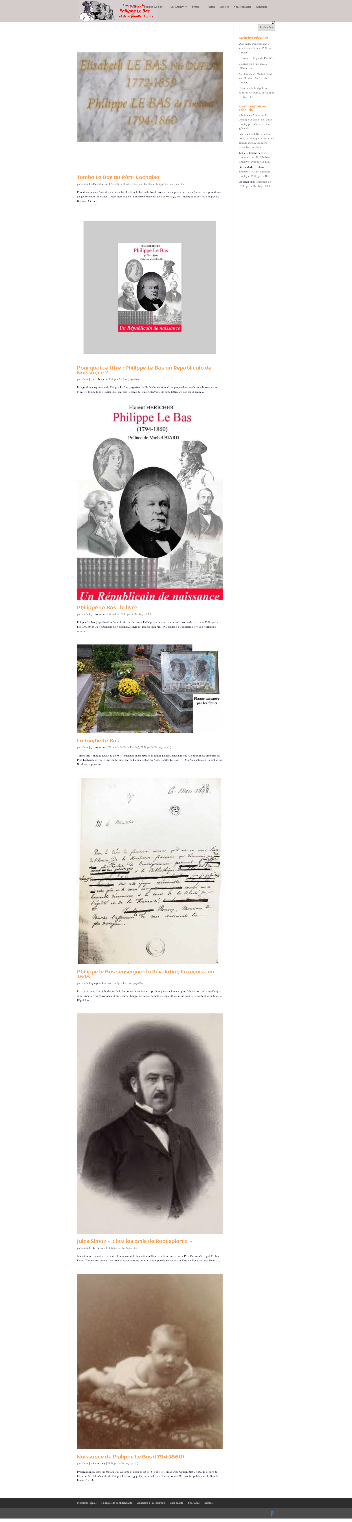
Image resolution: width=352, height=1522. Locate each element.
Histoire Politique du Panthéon (257, 58)
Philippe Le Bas (153, 6)
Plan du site (176, 1502)
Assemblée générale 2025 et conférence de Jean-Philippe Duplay (255, 48)
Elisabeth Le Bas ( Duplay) (137, 183)
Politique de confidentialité (116, 1502)
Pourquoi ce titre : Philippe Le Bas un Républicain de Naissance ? (144, 371)
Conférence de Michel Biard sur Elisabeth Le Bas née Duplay (255, 78)
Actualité (116, 183)
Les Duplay (177, 6)
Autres (211, 6)
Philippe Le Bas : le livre (107, 607)
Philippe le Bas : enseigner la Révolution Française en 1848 (145, 974)
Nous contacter (242, 6)
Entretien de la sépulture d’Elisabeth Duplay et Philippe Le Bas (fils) (256, 93)
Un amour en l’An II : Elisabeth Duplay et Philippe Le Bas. (254, 157)
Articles (224, 6)
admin (85, 183)
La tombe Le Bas (98, 741)
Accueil (135, 6)
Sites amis (194, 1502)
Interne (208, 1502)
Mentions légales (87, 1502)
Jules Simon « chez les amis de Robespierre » (134, 1241)
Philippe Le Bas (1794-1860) (170, 183)
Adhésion (261, 6)
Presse (195, 6)
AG (132, 14)
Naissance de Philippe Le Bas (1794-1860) (130, 1457)
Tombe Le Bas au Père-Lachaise (118, 177)
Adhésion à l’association (151, 1502)
